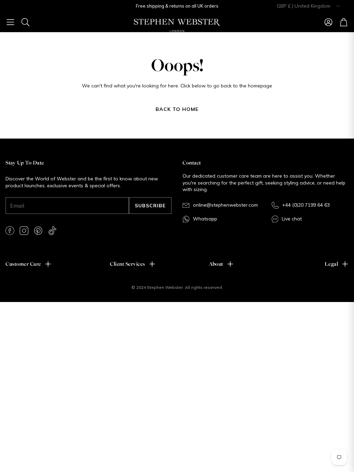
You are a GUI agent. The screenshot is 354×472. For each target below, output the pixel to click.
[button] (10, 22)
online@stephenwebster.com (225, 205)
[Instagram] (24, 230)
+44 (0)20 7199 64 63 (306, 205)
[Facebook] (10, 230)
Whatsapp (205, 219)
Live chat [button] (292, 219)
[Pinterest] (38, 230)
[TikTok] (52, 230)
